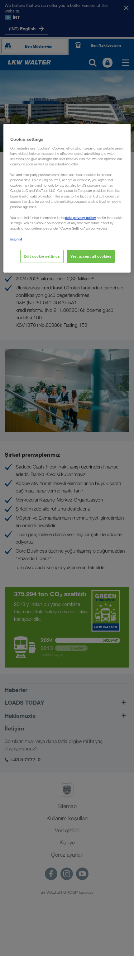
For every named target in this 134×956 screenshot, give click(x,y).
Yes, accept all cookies (90, 256)
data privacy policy (80, 217)
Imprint (16, 239)
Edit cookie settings (42, 256)
